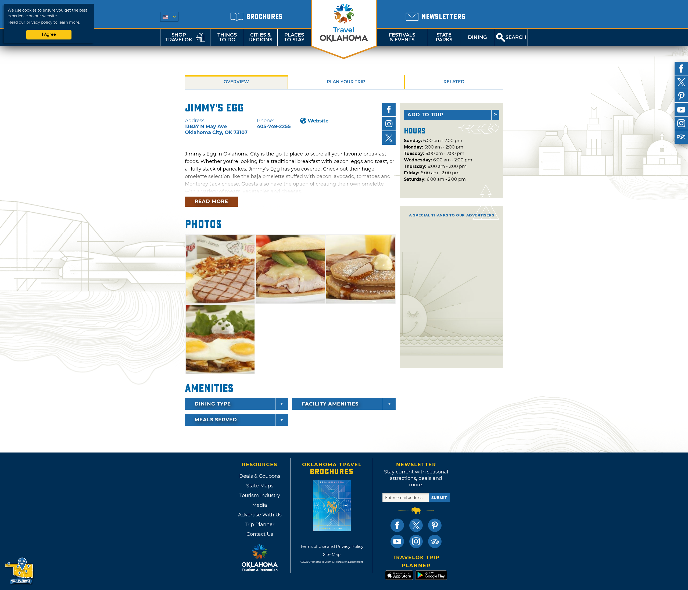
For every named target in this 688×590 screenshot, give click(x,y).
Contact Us (259, 534)
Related (453, 81)
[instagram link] (416, 541)
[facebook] (681, 68)
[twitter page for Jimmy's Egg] (389, 138)
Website (318, 121)
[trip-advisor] (681, 137)
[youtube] (681, 109)
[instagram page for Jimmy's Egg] (389, 124)
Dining (477, 37)
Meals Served (216, 420)
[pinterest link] (435, 525)
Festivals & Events (402, 37)
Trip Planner (259, 524)
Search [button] (516, 37)
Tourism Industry (259, 495)
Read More (211, 201)
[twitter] (681, 82)
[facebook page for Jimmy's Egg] (389, 109)
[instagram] (681, 123)
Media (259, 505)
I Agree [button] (49, 34)
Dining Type (213, 404)
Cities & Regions (260, 37)
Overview (236, 81)
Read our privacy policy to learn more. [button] (44, 22)
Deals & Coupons (259, 476)
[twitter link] (416, 525)
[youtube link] (397, 541)
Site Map (332, 554)
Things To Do (227, 37)
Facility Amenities (330, 404)
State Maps (259, 486)
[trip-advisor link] (435, 541)
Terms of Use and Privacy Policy (331, 546)
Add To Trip (425, 115)
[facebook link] (397, 525)
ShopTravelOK (178, 37)
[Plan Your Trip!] (19, 571)
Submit (439, 497)
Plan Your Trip (346, 81)
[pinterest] (681, 96)
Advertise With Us (259, 515)
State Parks (444, 37)
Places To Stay (294, 37)
